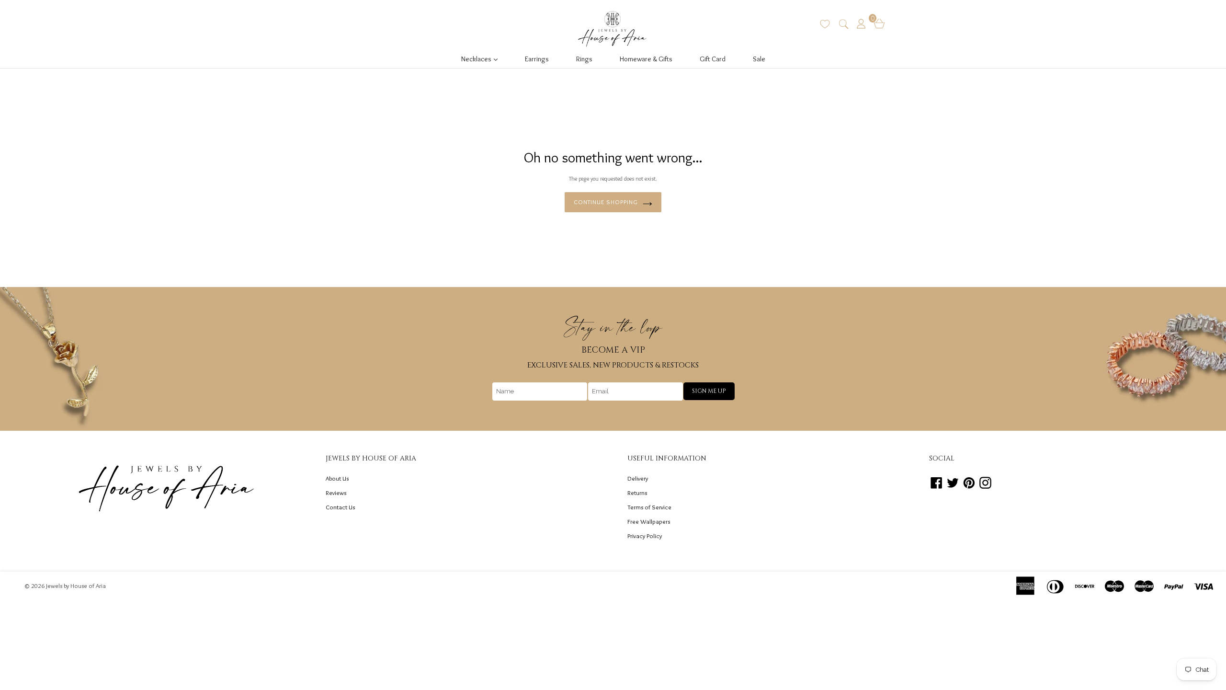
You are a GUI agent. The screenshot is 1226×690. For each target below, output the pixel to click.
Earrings (537, 59)
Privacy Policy (644, 536)
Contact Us (340, 507)
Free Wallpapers (648, 521)
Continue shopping (606, 202)
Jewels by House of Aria (76, 585)
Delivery (637, 478)
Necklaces (482, 58)
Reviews (336, 492)
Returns (637, 492)
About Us (337, 478)
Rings (584, 59)
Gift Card (713, 59)
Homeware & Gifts (646, 59)
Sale (759, 59)
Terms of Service (649, 507)
